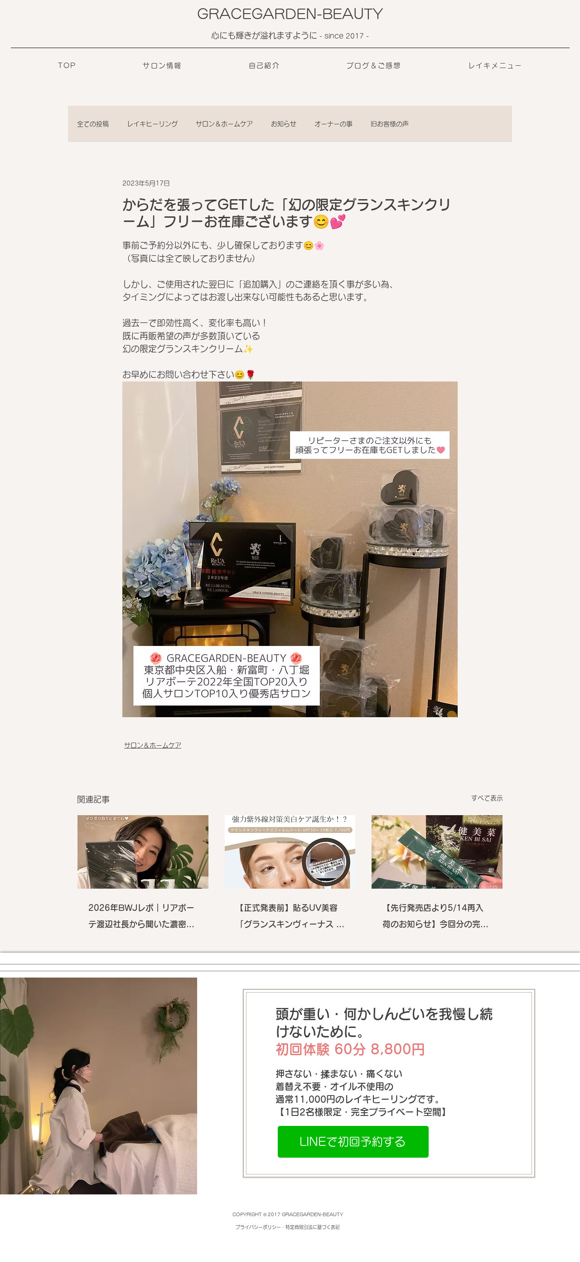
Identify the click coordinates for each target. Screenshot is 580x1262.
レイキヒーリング (152, 124)
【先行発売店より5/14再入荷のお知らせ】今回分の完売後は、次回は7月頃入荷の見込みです (435, 918)
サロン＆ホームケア (224, 124)
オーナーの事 (333, 124)
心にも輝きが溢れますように (265, 35)
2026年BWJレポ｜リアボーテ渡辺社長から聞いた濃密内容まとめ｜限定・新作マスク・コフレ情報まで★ (141, 918)
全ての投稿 (93, 124)
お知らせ (283, 124)
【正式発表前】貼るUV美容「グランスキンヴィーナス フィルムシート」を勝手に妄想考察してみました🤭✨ (290, 918)
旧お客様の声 (390, 124)
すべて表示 (487, 798)
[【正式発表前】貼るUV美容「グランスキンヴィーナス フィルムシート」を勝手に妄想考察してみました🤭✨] (290, 852)
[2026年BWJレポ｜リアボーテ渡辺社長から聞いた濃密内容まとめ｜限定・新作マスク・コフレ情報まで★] (142, 852)
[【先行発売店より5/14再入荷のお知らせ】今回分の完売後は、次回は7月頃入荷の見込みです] (437, 852)
